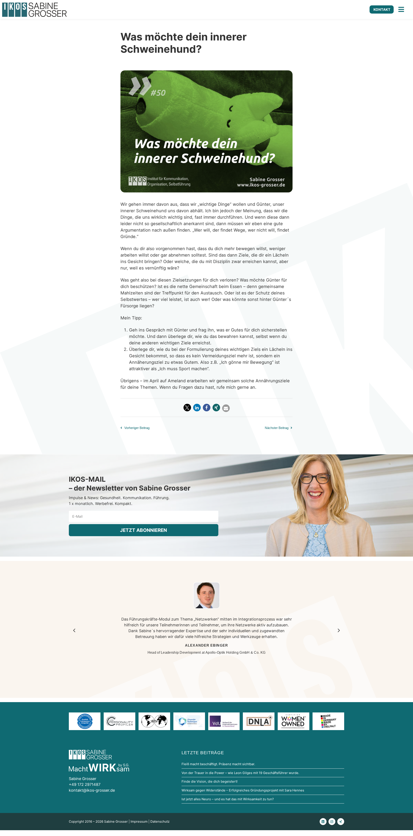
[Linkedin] (323, 821)
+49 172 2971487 (84, 784)
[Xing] (340, 821)
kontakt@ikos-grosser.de (92, 790)
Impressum (139, 821)
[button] (187, 407)
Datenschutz (160, 821)
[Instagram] (331, 821)
